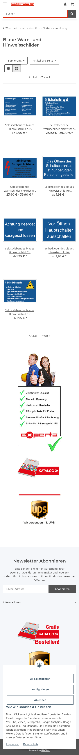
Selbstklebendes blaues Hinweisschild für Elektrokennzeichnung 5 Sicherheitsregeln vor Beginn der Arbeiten (20, 312)
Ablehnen (40, 700)
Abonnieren (62, 589)
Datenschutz (30, 744)
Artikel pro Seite (43, 60)
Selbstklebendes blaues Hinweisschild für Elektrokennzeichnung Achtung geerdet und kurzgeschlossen (19, 250)
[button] (65, 4)
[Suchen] (72, 14)
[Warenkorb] (72, 4)
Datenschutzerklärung (23, 572)
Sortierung (14, 60)
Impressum (12, 744)
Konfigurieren (40, 689)
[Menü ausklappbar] (5, 2)
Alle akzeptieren (40, 678)
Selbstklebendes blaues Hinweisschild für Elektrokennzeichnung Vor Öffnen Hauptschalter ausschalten (59, 250)
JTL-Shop (45, 750)
